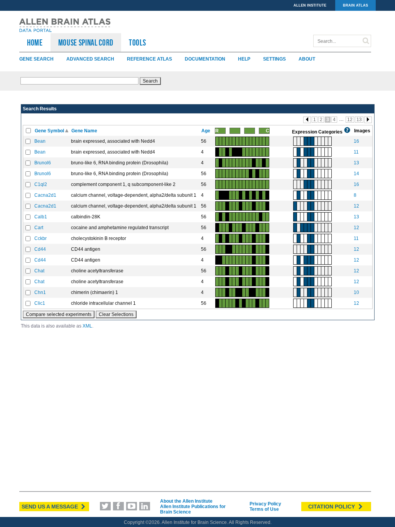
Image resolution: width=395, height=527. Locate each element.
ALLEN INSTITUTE (310, 5)
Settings (274, 59)
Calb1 (40, 217)
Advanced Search (90, 59)
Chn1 (40, 292)
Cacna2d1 (45, 195)
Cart (38, 227)
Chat (39, 271)
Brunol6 (42, 163)
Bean (40, 141)
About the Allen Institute (186, 501)
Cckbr (40, 238)
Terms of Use (264, 509)
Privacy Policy (265, 504)
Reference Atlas (149, 59)
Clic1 (39, 303)
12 (350, 119)
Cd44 (40, 249)
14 (356, 173)
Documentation (205, 59)
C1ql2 (40, 184)
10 (356, 292)
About (307, 59)
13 (359, 119)
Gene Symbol (50, 130)
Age (206, 130)
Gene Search (36, 59)
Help (244, 59)
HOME (35, 42)
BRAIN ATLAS (355, 5)
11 (356, 152)
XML (87, 326)
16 (356, 141)
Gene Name (84, 130)
